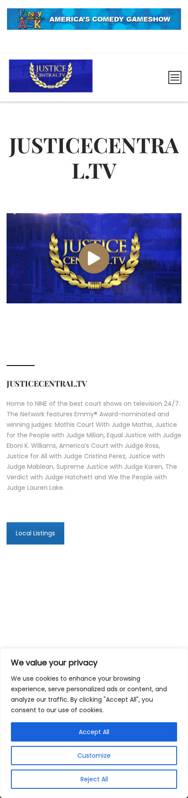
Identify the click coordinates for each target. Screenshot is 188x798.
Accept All (94, 732)
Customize (94, 755)
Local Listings (35, 533)
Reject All (94, 779)
